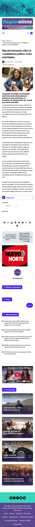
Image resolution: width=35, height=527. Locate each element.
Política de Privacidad (26, 517)
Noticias (7, 396)
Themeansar (17, 510)
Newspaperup (26, 508)
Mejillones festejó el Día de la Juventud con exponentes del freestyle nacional (17, 346)
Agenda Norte (13, 517)
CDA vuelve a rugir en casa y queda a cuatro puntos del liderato (17, 353)
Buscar (8, 299)
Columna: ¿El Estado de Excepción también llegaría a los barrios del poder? (17, 330)
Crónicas (5, 517)
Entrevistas (27, 513)
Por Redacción (9, 62)
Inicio (6, 513)
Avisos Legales (17, 524)
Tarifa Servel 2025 (24, 520)
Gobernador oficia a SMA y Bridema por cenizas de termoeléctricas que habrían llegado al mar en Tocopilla (16, 323)
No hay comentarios (8, 65)
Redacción (10, 197)
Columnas (7, 420)
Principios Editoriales (11, 520)
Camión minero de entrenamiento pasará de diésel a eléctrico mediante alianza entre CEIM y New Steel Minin (18, 338)
